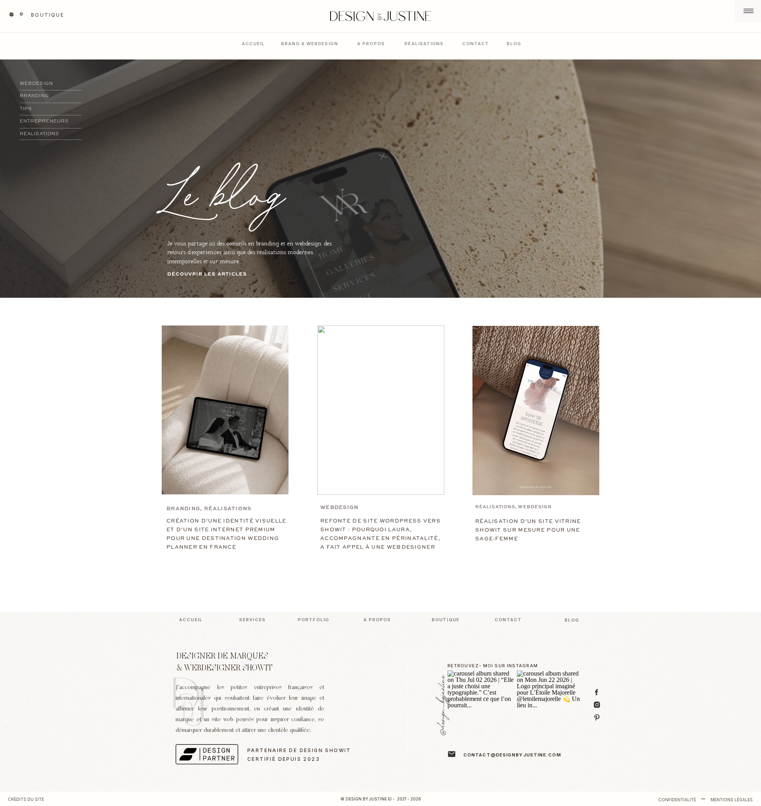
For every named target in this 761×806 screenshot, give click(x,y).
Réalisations (228, 508)
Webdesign (339, 507)
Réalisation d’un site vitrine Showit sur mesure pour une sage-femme (528, 530)
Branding (183, 508)
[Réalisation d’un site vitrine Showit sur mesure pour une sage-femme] (535, 410)
